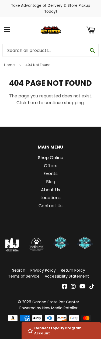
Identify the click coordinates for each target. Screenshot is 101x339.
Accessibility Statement (67, 276)
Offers (50, 166)
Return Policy (73, 270)
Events (50, 173)
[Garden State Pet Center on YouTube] (82, 287)
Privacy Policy (43, 270)
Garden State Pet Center (55, 302)
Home (9, 64)
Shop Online (50, 157)
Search (18, 270)
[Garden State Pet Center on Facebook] (64, 287)
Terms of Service (24, 276)
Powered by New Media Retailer (48, 308)
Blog (50, 182)
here (33, 103)
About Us (50, 190)
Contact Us (50, 206)
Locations (50, 198)
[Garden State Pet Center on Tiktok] (91, 287)
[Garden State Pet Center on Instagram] (73, 287)
